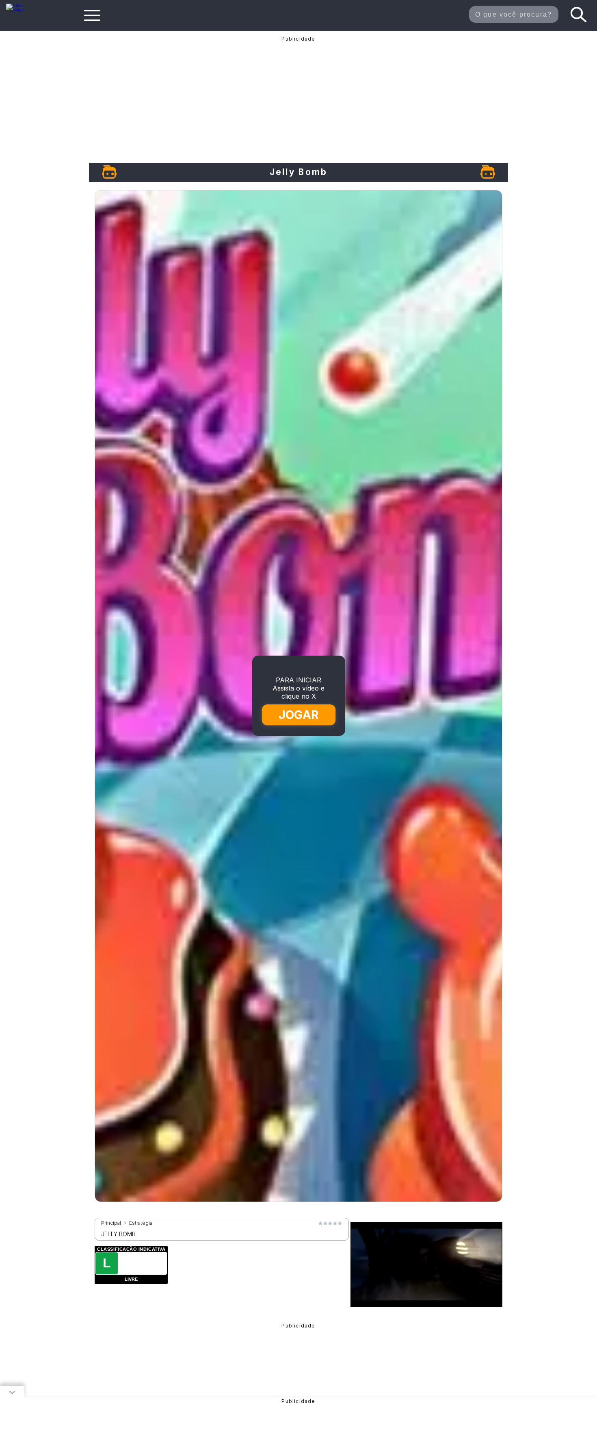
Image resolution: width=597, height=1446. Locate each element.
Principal (111, 1223)
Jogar (299, 714)
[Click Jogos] (19, 9)
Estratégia (140, 1223)
